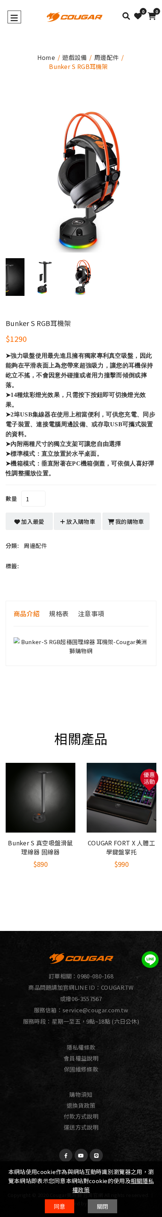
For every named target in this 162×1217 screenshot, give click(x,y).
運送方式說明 (81, 1127)
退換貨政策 (81, 1105)
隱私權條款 (81, 1047)
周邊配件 (106, 57)
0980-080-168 (95, 976)
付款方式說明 (81, 1116)
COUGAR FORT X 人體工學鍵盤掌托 (40, 847)
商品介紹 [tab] (27, 613)
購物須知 (80, 1094)
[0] (138, 16)
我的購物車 (129, 521)
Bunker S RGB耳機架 (38, 323)
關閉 (103, 1206)
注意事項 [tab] (91, 613)
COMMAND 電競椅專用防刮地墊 (121, 847)
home (46, 57)
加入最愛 (32, 521)
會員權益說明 (81, 1058)
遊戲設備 (74, 57)
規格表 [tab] (59, 613)
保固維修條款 (81, 1069)
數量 (11, 498)
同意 (60, 1206)
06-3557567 (87, 999)
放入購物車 (80, 521)
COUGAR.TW (117, 987)
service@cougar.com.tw (95, 1010)
